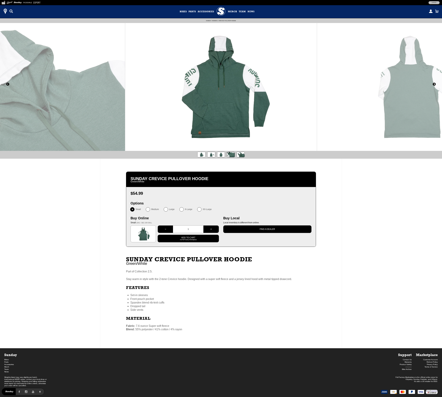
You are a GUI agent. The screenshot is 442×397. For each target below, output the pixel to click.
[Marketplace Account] (430, 11)
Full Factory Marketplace (405, 377)
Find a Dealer (267, 229)
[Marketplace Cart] (436, 11)
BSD (435, 381)
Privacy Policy (432, 364)
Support (434, 2)
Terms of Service (431, 367)
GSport (434, 379)
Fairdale (423, 379)
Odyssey (409, 379)
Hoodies (215, 20)
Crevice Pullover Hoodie (227, 20)
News (251, 11)
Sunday (208, 20)
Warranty (408, 362)
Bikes (183, 11)
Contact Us (407, 360)
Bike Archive (407, 369)
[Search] (11, 11)
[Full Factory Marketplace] (3, 2)
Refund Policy (432, 362)
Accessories (206, 11)
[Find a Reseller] (5, 11)
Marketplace (427, 355)
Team (242, 11)
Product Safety (406, 364)
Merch (232, 11)
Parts (192, 11)
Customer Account (430, 360)
